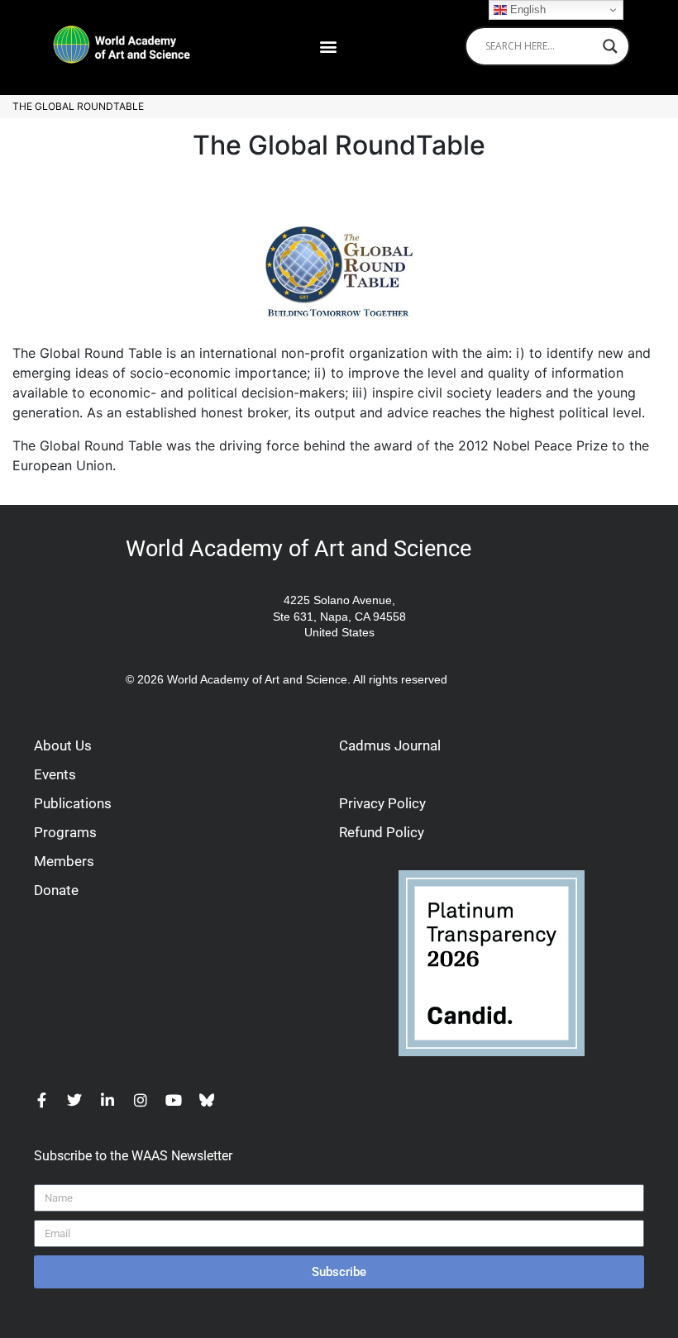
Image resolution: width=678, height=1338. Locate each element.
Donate (56, 890)
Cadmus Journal (390, 745)
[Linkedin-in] (107, 1100)
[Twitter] (74, 1100)
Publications (73, 803)
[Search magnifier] (610, 46)
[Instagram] (140, 1100)
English (526, 9)
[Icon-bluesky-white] (206, 1100)
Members (64, 861)
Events (55, 774)
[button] (328, 46)
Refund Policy (381, 832)
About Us (63, 745)
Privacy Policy (382, 803)
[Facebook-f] (41, 1100)
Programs (65, 832)
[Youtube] (173, 1100)
